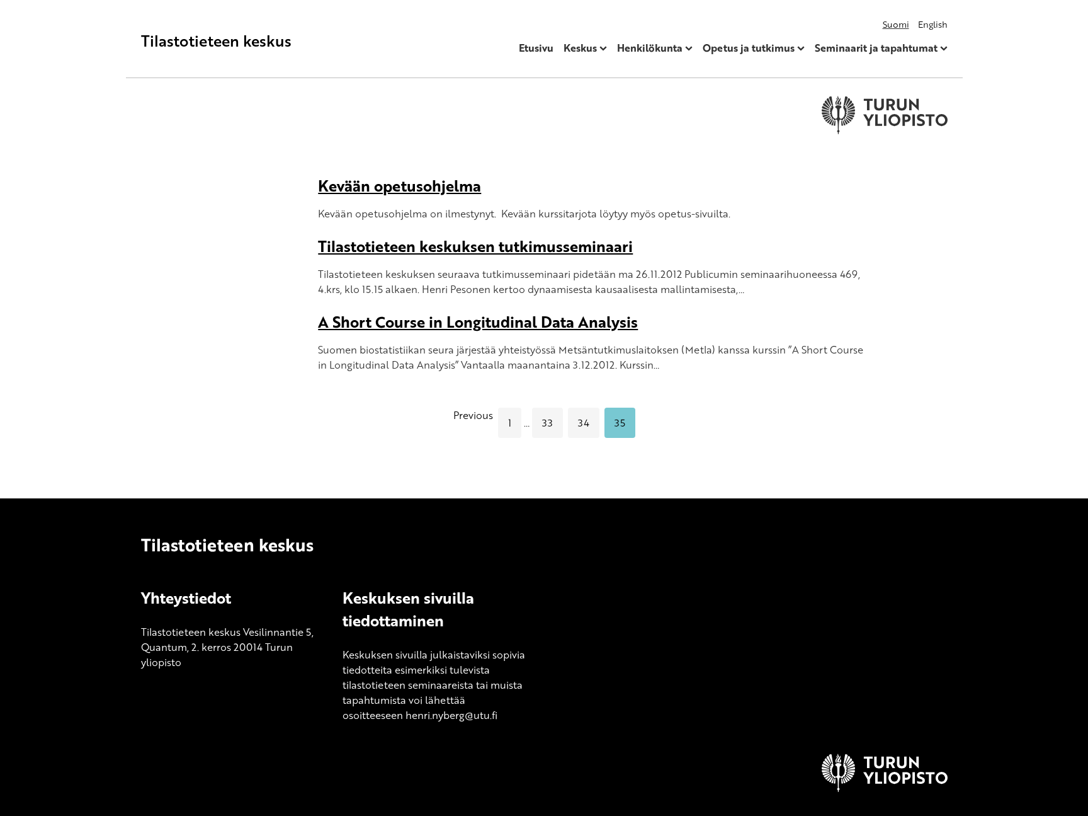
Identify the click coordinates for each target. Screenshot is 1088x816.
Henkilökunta (650, 47)
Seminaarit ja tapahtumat (876, 47)
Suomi (896, 24)
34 (583, 422)
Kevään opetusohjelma (399, 186)
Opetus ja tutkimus (749, 47)
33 (547, 422)
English (933, 24)
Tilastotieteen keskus (216, 41)
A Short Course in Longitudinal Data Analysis (478, 322)
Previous (473, 415)
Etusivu (536, 47)
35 (620, 422)
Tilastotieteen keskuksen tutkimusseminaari (475, 246)
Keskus (580, 47)
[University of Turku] (885, 788)
